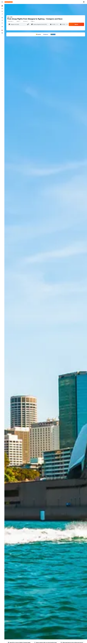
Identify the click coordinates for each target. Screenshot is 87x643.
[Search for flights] (2, 6)
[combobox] (10, 21)
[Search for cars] (2, 11)
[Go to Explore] (2, 20)
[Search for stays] (2, 8)
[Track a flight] (2, 23)
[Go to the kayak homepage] (9, 2)
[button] (2, 2)
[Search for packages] (2, 14)
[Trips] (2, 26)
